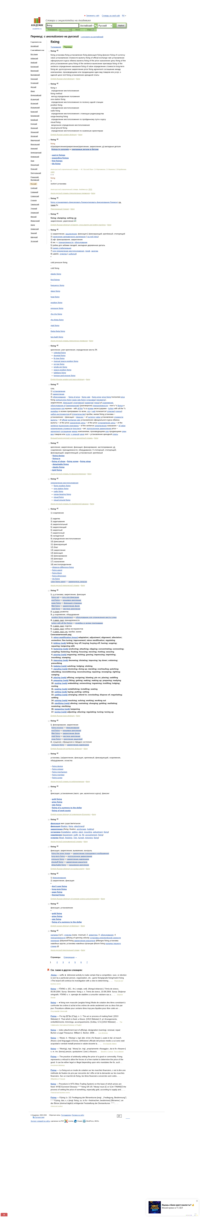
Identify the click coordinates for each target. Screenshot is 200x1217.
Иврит (33, 91)
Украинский (35, 212)
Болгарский (35, 66)
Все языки (34, 54)
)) (84, 202)
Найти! (121, 25)
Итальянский (35, 107)
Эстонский (34, 241)
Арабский (34, 62)
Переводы (65, 30)
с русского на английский (92, 37)
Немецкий (34, 148)
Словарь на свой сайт (111, 16)
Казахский (34, 111)
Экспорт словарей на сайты (40, 1121)
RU (123, 16)
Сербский (34, 188)
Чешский (34, 233)
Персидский (35, 165)
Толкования (52, 30)
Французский (35, 221)
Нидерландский (36, 152)
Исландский (35, 99)
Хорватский (35, 229)
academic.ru (37, 29)
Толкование (56, 47)
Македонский (35, 140)
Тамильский (35, 204)
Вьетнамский (35, 75)
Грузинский (34, 83)
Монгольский (35, 144)
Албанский (34, 58)
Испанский (34, 103)
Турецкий (34, 208)
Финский (33, 217)
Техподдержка (66, 1115)
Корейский (34, 120)
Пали (32, 161)
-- (64, 375)
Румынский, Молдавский (35, 178)
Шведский (34, 237)
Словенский (35, 196)
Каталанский (35, 116)
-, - (78, 225)
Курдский (34, 124)
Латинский (34, 128)
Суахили (34, 200)
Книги (78, 30)
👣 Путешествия (38, 1117)
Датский (33, 87)
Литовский (34, 136)
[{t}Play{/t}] (57, 51)
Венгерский (35, 70)
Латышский (35, 132)
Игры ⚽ (90, 30)
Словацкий (34, 192)
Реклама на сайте (78, 1115)
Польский (34, 169)
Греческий (34, 79)
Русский (33, 184)
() (65, 637)
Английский (35, 46)
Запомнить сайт (93, 16)
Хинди (33, 225)
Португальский (36, 173)
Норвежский (35, 156)
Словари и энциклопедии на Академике (68, 20)
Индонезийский (36, 95)
